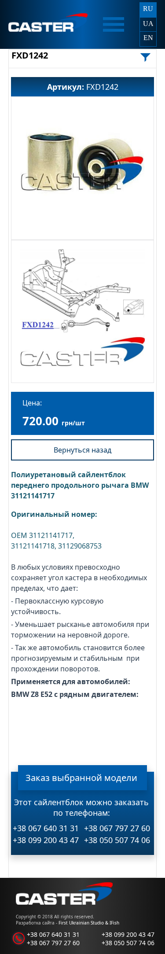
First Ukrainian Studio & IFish (89, 923)
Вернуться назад (82, 450)
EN (148, 37)
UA (148, 23)
